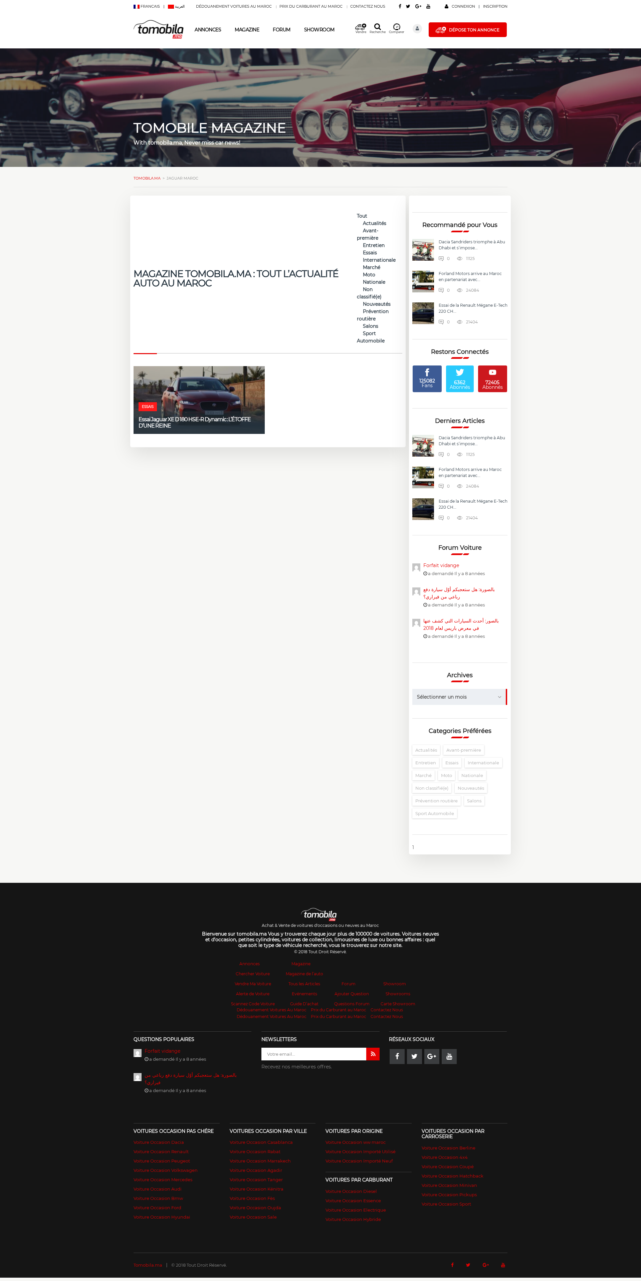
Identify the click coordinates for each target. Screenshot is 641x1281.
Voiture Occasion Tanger (256, 1179)
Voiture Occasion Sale (253, 1217)
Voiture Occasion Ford (157, 1207)
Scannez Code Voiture (253, 1003)
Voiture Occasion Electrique (356, 1210)
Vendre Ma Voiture (253, 983)
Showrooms (398, 993)
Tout (362, 216)
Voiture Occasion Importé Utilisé (361, 1151)
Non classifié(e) (431, 788)
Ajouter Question (352, 993)
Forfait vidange (441, 565)
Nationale (374, 282)
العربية (179, 6)
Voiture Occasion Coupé (448, 1166)
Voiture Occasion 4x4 (445, 1157)
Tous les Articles (304, 983)
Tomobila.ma (148, 1265)
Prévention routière (436, 800)
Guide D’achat (304, 1003)
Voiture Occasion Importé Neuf (359, 1161)
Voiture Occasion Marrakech (260, 1161)
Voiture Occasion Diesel (351, 1191)
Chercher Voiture (253, 973)
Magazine (247, 30)
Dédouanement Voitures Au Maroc (234, 6)
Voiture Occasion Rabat (255, 1151)
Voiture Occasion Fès (252, 1198)
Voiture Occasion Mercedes (163, 1179)
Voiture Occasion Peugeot (162, 1161)
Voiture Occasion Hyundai (162, 1217)
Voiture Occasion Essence (353, 1200)
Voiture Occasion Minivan (449, 1185)
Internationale (379, 260)
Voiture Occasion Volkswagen (166, 1170)
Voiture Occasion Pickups (449, 1194)
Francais (150, 6)
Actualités (374, 223)
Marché (371, 267)
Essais (370, 253)
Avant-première (463, 750)
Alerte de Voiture (252, 993)
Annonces (208, 30)
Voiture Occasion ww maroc (356, 1142)
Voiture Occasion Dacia (159, 1142)
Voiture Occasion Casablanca (261, 1142)
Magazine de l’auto (304, 973)
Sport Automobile (434, 813)
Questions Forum (352, 1003)
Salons (370, 326)
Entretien (374, 245)
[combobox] (459, 697)
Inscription (495, 6)
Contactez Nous (367, 6)
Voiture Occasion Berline (448, 1147)
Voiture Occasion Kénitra (256, 1189)
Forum (281, 30)
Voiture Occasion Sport (446, 1204)
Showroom (319, 30)
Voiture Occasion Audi (158, 1189)
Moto (369, 275)
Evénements (304, 993)
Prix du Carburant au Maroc (311, 6)
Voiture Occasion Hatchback (452, 1176)
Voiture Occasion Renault (161, 1151)
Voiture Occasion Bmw (158, 1198)
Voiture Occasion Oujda (255, 1207)
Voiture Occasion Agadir (256, 1170)
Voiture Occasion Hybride (353, 1219)
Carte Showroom (398, 1003)
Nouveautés (377, 304)
